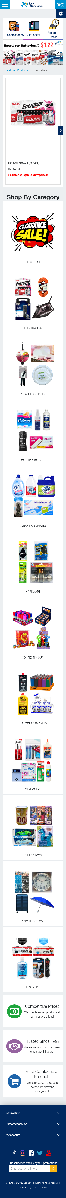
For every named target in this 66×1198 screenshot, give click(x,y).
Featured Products (16, 70)
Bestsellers (40, 70)
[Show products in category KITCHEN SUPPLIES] (33, 362)
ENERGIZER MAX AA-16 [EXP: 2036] (23, 163)
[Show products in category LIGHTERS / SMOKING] (33, 692)
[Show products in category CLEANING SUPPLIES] (33, 494)
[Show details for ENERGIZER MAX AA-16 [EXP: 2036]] (33, 118)
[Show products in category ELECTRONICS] (33, 296)
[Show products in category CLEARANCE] (33, 230)
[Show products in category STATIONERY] (33, 758)
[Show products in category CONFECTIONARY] (33, 626)
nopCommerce (39, 1187)
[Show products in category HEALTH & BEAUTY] (33, 428)
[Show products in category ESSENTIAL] (33, 955)
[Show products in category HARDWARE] (33, 560)
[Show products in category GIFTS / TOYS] (33, 824)
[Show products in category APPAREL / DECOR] (33, 890)
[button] (57, 52)
